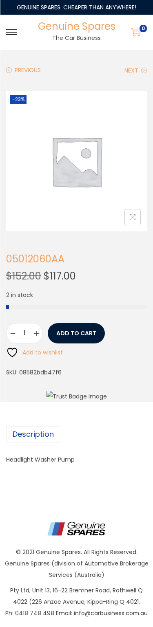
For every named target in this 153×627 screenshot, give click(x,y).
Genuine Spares (76, 26)
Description (33, 434)
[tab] (76, 434)
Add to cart (76, 333)
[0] (136, 32)
